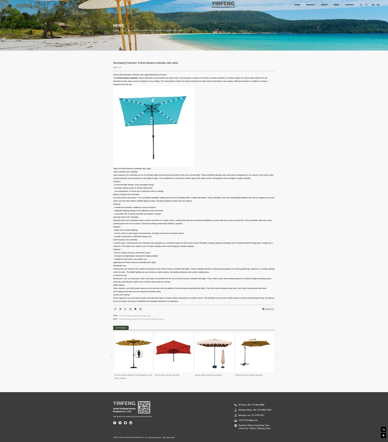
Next (277, 357)
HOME (297, 5)
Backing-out (269, 309)
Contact (349, 5)
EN (373, 5)
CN (378, 5)
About (324, 5)
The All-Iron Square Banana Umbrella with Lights (134, 316)
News (336, 5)
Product (310, 5)
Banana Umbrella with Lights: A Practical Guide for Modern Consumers (141, 319)
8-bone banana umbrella (127, 78)
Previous (110, 357)
